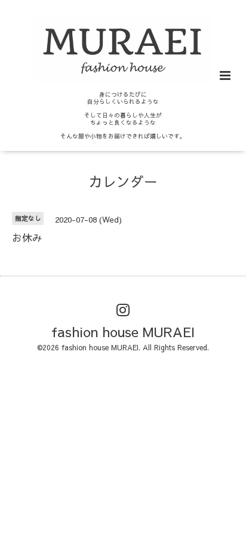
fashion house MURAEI (123, 331)
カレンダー (123, 181)
